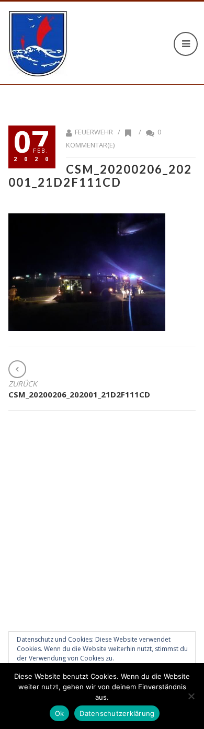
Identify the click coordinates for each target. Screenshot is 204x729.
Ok (59, 713)
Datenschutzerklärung (117, 713)
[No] (191, 696)
